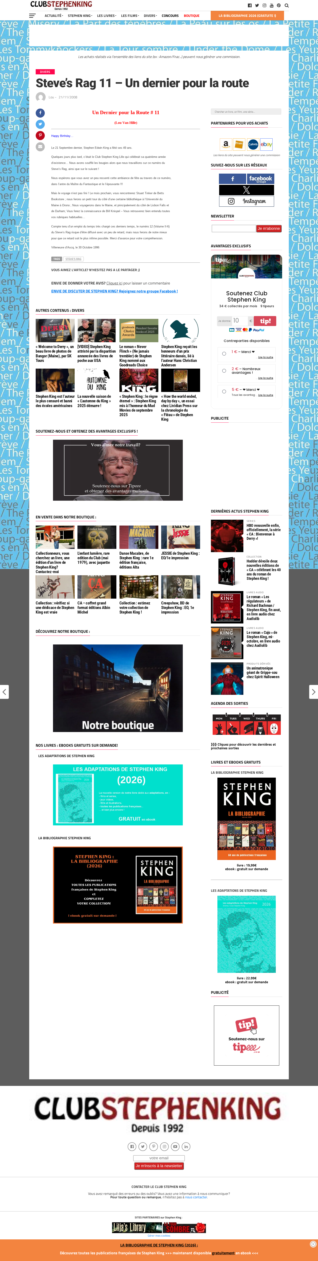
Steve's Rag (73, 259)
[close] (313, 1244)
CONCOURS (170, 15)
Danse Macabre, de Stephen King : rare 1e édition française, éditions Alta (136, 560)
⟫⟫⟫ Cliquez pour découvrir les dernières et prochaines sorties (243, 746)
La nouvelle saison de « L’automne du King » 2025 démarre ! (94, 401)
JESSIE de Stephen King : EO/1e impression (180, 555)
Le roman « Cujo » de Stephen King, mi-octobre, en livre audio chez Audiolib (263, 639)
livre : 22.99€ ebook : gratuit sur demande (246, 980)
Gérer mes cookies (159, 1235)
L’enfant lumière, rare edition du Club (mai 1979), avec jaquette (93, 558)
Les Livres (106, 15)
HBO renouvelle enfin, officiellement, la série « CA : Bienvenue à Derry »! (264, 532)
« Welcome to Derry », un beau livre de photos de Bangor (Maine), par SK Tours (55, 353)
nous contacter (196, 1197)
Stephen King (79, 15)
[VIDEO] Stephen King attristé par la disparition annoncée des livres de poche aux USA (96, 353)
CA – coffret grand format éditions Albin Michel (93, 608)
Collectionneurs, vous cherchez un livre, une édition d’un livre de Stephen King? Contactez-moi (53, 562)
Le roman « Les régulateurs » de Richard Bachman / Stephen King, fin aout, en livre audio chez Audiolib (264, 608)
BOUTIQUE (191, 15)
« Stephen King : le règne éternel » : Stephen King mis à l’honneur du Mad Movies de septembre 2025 (138, 405)
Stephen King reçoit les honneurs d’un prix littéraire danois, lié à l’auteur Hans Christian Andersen (179, 355)
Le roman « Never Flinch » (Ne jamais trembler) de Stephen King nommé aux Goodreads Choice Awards (135, 358)
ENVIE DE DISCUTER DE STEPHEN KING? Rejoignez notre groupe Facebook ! (114, 291)
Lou (51, 97)
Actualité (53, 15)
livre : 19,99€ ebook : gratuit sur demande (246, 867)
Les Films (129, 15)
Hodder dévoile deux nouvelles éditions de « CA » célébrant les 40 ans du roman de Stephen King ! (264, 570)
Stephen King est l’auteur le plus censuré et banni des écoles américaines (55, 401)
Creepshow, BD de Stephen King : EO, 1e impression (177, 608)
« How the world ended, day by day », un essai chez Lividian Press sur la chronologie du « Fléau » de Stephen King (179, 408)
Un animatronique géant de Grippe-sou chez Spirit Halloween (263, 672)
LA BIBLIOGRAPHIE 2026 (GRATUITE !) (247, 15)
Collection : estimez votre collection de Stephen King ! (134, 608)
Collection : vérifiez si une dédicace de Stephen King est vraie (55, 608)
